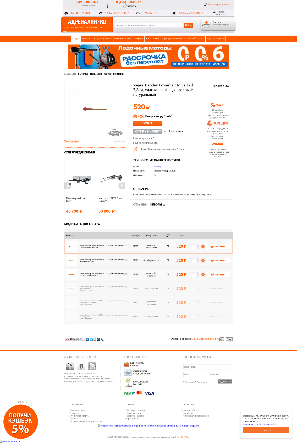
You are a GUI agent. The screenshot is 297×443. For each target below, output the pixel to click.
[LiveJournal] (102, 339)
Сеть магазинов (77, 410)
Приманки (96, 74)
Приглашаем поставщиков (195, 415)
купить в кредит (148, 131)
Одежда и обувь (172, 38)
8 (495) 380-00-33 (87, 2)
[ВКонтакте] (88, 339)
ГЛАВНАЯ (70, 74)
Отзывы (140, 204)
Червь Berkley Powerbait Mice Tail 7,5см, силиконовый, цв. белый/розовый (104, 316)
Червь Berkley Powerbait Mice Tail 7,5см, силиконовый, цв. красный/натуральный (104, 246)
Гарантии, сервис (135, 415)
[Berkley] (115, 132)
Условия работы (190, 410)
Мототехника (122, 38)
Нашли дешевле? (143, 138)
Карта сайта (132, 418)
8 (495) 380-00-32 (128, 2)
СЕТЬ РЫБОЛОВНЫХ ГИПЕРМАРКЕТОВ (84, 27)
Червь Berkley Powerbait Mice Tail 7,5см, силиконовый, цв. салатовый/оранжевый (104, 274)
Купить (147, 123)
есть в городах (86, 290)
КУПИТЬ (220, 247)
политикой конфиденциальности (260, 424)
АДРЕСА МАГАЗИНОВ (190, 13)
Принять (266, 430)
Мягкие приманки (114, 74)
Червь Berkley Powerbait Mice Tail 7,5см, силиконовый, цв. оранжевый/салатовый (104, 302)
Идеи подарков (215, 38)
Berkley (157, 166)
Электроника (153, 38)
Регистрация (221, 14)
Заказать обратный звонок (218, 4)
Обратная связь (133, 413)
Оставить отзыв (71, 141)
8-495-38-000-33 (182, 437)
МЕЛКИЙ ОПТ (153, 13)
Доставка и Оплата (135, 410)
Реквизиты (187, 413)
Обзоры (157, 204)
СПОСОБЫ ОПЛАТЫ (135, 357)
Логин (221, 12)
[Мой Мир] (98, 339)
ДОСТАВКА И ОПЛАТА (117, 13)
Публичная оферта (79, 415)
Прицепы (138, 38)
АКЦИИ (76, 38)
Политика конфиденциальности (85, 421)
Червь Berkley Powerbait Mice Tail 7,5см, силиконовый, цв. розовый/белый (104, 288)
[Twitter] (91, 339)
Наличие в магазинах (145, 143)
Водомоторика (103, 38)
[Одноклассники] (95, 339)
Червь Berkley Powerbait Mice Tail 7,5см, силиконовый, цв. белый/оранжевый (104, 260)
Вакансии (74, 413)
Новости (73, 418)
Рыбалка (87, 38)
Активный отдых (194, 38)
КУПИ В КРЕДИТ (80, 13)
